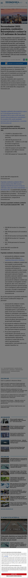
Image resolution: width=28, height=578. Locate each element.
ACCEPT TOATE (14, 574)
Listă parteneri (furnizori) (4, 571)
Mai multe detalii (6, 556)
